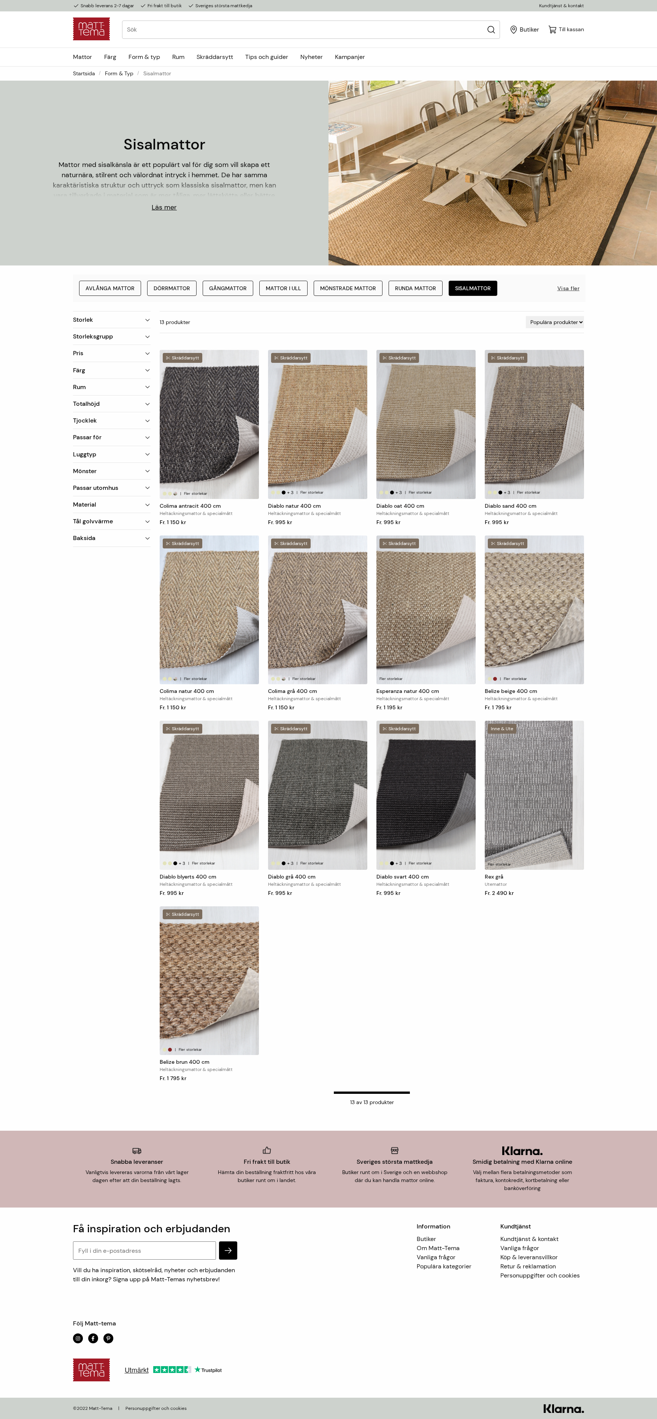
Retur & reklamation (528, 1266)
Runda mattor (415, 288)
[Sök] (491, 29)
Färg (110, 57)
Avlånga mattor (110, 288)
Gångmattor (228, 288)
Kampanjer (350, 57)
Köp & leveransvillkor (529, 1257)
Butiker (426, 1239)
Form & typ (144, 57)
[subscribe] (228, 1250)
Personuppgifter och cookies (540, 1275)
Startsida (84, 73)
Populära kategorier (444, 1266)
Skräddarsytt (215, 57)
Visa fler (568, 288)
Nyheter (311, 57)
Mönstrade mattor (348, 288)
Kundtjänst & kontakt (561, 6)
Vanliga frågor (436, 1257)
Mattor (82, 57)
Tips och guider (266, 57)
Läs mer (164, 207)
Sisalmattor (473, 288)
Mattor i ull (283, 288)
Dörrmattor (172, 288)
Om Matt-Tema (438, 1248)
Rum (178, 57)
